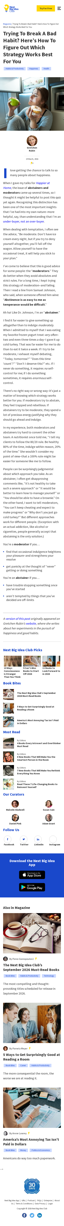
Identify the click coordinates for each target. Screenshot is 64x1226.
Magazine (7, 24)
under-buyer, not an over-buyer (23, 221)
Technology (49, 976)
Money (23, 1150)
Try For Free (46, 8)
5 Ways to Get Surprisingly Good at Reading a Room (31, 1057)
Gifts (23, 1200)
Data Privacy (40, 1203)
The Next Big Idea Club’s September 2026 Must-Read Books (31, 967)
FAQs (39, 1200)
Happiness (33, 68)
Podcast (31, 1200)
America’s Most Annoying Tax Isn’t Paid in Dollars (31, 1141)
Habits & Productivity (15, 68)
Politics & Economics (41, 1150)
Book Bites (10, 976)
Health (46, 68)
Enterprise (48, 1200)
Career (23, 1065)
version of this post (17, 619)
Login (50, 1203)
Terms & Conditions (24, 1203)
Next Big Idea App (12, 1200)
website (31, 623)
